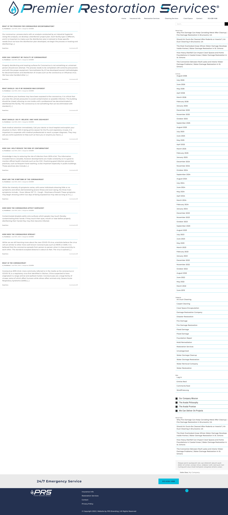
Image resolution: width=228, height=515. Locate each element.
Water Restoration (184, 368)
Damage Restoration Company (189, 312)
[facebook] (186, 490)
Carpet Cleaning (183, 304)
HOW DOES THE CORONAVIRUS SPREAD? (18, 234)
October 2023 (182, 222)
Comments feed (183, 386)
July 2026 (180, 80)
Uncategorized (183, 351)
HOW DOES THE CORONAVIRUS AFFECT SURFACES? (23, 208)
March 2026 (181, 97)
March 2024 (181, 200)
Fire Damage (182, 321)
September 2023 (183, 226)
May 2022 (180, 282)
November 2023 (183, 217)
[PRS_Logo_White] (41, 490)
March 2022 (181, 286)
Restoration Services (185, 347)
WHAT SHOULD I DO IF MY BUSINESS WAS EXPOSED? (23, 88)
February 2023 (182, 252)
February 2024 (183, 204)
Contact (85, 500)
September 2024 (183, 174)
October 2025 (182, 119)
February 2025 (182, 153)
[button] (202, 398)
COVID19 (31, 28)
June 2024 (181, 187)
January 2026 (182, 106)
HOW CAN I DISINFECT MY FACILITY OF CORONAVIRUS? (24, 57)
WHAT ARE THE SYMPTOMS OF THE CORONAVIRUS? (23, 179)
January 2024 (182, 209)
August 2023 (182, 230)
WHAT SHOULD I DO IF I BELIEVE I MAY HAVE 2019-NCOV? (25, 119)
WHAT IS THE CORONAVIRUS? (14, 263)
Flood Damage (183, 329)
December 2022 (183, 260)
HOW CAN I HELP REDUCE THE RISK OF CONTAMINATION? (25, 148)
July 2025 (180, 132)
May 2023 (180, 243)
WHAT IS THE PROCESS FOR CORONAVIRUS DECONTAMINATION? (28, 26)
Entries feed (182, 382)
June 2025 (181, 136)
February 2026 (182, 102)
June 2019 (181, 290)
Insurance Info (88, 492)
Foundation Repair (184, 338)
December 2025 (183, 110)
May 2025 (180, 140)
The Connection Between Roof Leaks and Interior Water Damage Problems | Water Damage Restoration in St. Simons (200, 64)
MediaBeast (7, 28)
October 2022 (182, 269)
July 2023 (180, 235)
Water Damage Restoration (188, 360)
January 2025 (182, 157)
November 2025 (183, 114)
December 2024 (183, 162)
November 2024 (183, 166)
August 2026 (182, 76)
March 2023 (181, 247)
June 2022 (181, 277)
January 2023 (182, 256)
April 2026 (181, 93)
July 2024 (180, 183)
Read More (5, 48)
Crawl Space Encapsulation (188, 308)
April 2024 (181, 196)
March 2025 (181, 149)
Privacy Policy (87, 504)
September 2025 (183, 123)
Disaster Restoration (185, 317)
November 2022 (183, 265)
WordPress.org (183, 390)
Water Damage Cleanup (187, 355)
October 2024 (182, 170)
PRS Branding (113, 511)
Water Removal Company (187, 364)
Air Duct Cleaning (184, 299)
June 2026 (181, 84)
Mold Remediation (184, 342)
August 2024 (182, 179)
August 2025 (182, 127)
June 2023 (181, 239)
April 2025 (181, 144)
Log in (179, 377)
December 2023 (183, 213)
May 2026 (180, 89)
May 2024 (181, 192)
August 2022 (182, 273)
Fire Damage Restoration (187, 325)
